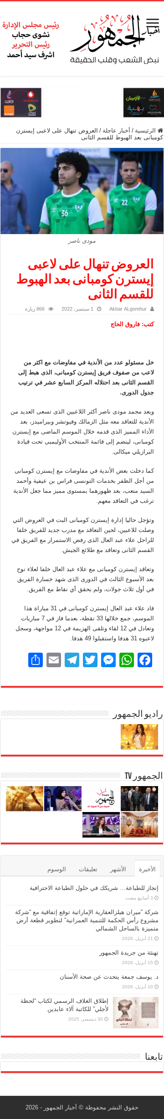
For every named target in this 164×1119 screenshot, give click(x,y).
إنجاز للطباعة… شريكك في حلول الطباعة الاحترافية (94, 887)
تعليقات (88, 869)
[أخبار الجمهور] (82, 37)
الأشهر (118, 869)
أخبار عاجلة (116, 130)
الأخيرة (147, 869)
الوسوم (56, 869)
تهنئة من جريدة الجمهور (129, 952)
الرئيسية (146, 130)
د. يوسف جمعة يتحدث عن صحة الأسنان (109, 976)
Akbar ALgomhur (128, 309)
